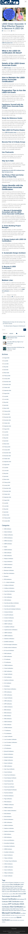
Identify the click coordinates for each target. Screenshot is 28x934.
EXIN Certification (7, 653)
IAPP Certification (14, 904)
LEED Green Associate (19, 298)
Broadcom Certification (14, 882)
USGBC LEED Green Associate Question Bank (15, 307)
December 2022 (7, 488)
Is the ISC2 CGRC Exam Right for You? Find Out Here (15, 342)
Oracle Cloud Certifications (9, 775)
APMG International (8, 540)
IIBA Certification (7, 715)
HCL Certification (7, 683)
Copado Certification (8, 620)
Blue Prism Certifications (9, 573)
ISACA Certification (8, 721)
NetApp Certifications (8, 760)
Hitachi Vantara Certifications (10, 689)
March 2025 (6, 408)
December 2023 (7, 452)
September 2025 (7, 390)
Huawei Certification (8, 698)
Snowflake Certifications (9, 852)
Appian (5, 546)
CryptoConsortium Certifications (10, 629)
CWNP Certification (8, 632)
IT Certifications (7, 730)
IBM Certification (7, 709)
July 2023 (6, 467)
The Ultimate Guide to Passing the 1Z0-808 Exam (14, 326)
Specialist (15, 917)
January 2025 (7, 414)
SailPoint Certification (8, 825)
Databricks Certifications (9, 638)
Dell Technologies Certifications (10, 644)
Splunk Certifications (8, 855)
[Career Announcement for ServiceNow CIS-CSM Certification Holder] (5, 337)
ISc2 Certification (16, 906)
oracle (22, 913)
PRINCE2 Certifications (9, 804)
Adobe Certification (8, 532)
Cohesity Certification (8, 612)
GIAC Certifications (8, 671)
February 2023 (7, 482)
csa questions (11, 893)
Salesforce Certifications (9, 831)
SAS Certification (7, 834)
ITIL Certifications (7, 733)
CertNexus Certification (9, 585)
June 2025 (6, 399)
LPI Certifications (7, 748)
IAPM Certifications (8, 700)
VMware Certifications (8, 872)
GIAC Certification (14, 901)
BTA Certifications (8, 579)
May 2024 (6, 438)
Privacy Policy (14, 928)
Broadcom (6, 576)
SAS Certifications (8, 837)
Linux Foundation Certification (10, 739)
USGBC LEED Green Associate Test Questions (14, 312)
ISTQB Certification (8, 727)
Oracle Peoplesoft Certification (10, 789)
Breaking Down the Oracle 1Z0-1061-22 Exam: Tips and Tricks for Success (14, 322)
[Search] (24, 330)
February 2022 (7, 518)
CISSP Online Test (6, 888)
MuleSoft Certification (8, 757)
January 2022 (7, 521)
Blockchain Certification (9, 570)
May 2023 (6, 473)
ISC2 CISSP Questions (16, 910)
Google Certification (8, 674)
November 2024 (7, 420)
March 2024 (6, 443)
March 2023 (6, 479)
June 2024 (6, 435)
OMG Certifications (8, 766)
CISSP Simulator (16, 889)
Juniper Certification (8, 736)
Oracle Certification (8, 772)
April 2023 (6, 476)
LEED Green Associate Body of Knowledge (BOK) (11, 299)
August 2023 (6, 464)
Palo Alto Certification (8, 792)
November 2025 (7, 384)
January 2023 (7, 485)
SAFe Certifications (8, 822)
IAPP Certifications (8, 703)
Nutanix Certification (8, 763)
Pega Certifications (8, 798)
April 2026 (6, 369)
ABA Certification (7, 529)
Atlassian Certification (8, 558)
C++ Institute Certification (9, 582)
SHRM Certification (8, 849)
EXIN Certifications (8, 656)
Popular (5, 333)
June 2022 (6, 506)
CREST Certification (8, 623)
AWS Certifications (8, 567)
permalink (4, 313)
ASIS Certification (7, 552)
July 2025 (6, 396)
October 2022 (7, 494)
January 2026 (7, 378)
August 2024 (6, 429)
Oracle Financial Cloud (9, 784)
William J (14, 30)
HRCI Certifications (8, 695)
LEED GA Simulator (11, 298)
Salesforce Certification (9, 828)
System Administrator (13, 920)
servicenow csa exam (18, 915)
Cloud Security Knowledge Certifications (12, 609)
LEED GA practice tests (7, 42)
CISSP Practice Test (14, 888)
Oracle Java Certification (9, 787)
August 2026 (6, 357)
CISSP (22, 884)
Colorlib (9, 932)
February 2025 (7, 411)
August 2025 (6, 393)
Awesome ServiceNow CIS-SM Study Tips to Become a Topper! (15, 348)
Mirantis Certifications (8, 754)
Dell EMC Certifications (9, 641)
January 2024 (7, 449)
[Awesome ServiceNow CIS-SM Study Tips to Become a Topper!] (5, 349)
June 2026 (6, 363)
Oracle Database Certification (10, 778)
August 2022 (6, 500)
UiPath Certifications (8, 864)
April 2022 (6, 512)
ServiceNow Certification (9, 843)
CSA (19, 891)
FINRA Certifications (8, 665)
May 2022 (6, 509)
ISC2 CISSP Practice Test (15, 909)
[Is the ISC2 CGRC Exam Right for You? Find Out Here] (5, 343)
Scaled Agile (12, 915)
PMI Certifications (7, 801)
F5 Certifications (7, 662)
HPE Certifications (8, 692)
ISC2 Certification (7, 724)
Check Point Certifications (9, 591)
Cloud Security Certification (9, 606)
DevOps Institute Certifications (10, 647)
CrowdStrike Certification (9, 626)
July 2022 (6, 503)
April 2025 (6, 405)
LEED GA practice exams (10, 132)
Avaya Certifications (8, 561)
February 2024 (7, 446)
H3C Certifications (8, 677)
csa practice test (5, 893)
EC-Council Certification (9, 650)
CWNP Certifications (8, 635)
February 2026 (7, 375)
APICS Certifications (8, 537)
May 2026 (6, 366)
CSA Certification (23, 891)
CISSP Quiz (9, 889)
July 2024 (6, 432)
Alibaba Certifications (8, 534)
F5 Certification (7, 659)
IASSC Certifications (8, 706)
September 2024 (7, 426)
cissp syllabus (7, 891)
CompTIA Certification (8, 615)
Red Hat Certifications (8, 819)
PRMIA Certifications (8, 807)
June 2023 (6, 470)
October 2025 (7, 387)
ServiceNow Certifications (9, 846)
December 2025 (7, 381)
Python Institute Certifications (10, 810)
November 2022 (7, 491)
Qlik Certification (7, 813)
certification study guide (6, 884)
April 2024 (6, 440)
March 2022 (6, 515)
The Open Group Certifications (10, 861)
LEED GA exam (7, 67)
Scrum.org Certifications (9, 840)
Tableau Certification (8, 858)
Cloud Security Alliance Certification (11, 603)
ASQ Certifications (8, 555)
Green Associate (16, 296)
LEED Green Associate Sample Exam (11, 302)
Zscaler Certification (8, 875)
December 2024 (7, 417)
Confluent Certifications (9, 617)
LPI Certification (7, 745)
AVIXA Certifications (8, 564)
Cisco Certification (8, 594)
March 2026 (6, 372)
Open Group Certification (9, 769)
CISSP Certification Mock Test (8, 886)
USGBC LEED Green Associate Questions (10, 308)
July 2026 (6, 360)
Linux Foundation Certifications (10, 742)
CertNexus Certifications (9, 588)
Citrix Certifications (8, 597)
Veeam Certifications (8, 869)
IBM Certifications (7, 712)
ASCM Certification (8, 549)
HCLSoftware (7, 686)
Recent (11, 333)
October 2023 (7, 458)
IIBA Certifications (8, 718)
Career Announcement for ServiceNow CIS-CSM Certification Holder (16, 337)
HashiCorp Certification (9, 680)
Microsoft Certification (11, 912)
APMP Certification (8, 543)
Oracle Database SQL (8, 781)
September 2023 (7, 461)
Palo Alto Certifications (8, 795)
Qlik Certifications (7, 816)
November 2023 (7, 455)
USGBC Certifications (7, 296)
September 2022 (7, 497)
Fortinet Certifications (8, 668)
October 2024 (7, 423)
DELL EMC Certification (18, 893)
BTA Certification (21, 882)
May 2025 (6, 402)
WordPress (18, 932)
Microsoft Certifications (9, 751)
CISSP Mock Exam (19, 886)
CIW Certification (7, 600)
